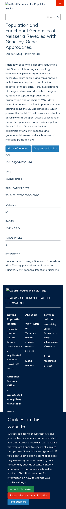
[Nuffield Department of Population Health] (28, 4)
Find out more (18, 501)
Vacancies (30, 333)
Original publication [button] (45, 148)
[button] (60, 3)
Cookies (48, 329)
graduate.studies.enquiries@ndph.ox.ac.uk (14, 399)
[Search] (58, 17)
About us (31, 314)
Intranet (48, 366)
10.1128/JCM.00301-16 (19, 162)
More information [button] (18, 148)
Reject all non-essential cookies (29, 495)
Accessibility (50, 324)
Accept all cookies (21, 489)
